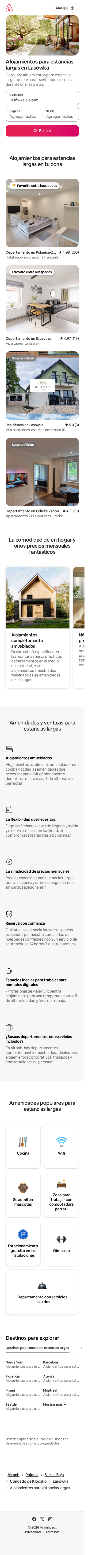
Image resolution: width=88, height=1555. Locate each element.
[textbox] (23, 116)
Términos (53, 1532)
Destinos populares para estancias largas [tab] (37, 1348)
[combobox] (42, 100)
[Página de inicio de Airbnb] (9, 7)
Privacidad (33, 1532)
